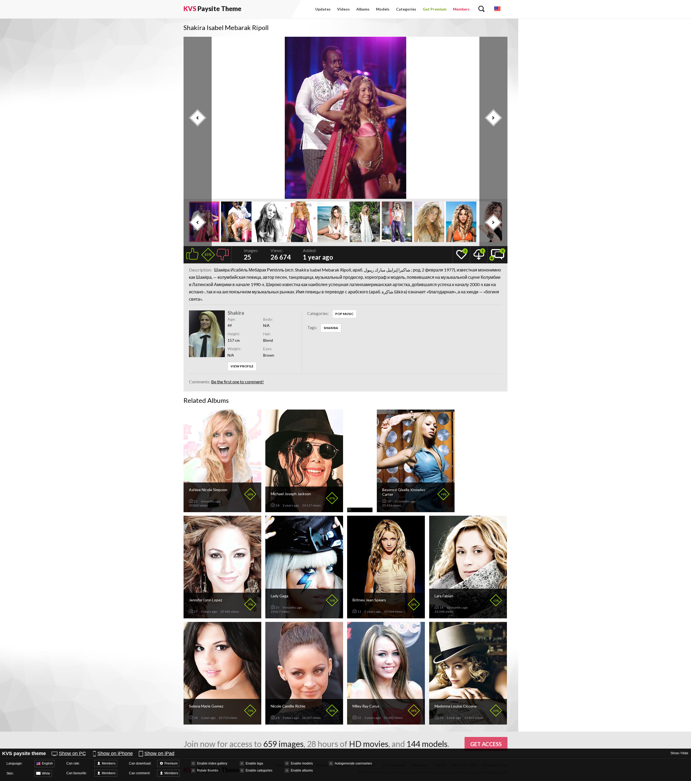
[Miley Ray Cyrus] (386, 722)
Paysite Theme (212, 8)
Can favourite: (76, 773)
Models (382, 9)
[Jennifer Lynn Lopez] (222, 616)
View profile (242, 366)
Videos (343, 9)
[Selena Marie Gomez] (222, 722)
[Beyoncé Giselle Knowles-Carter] (416, 510)
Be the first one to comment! (237, 381)
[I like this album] (193, 253)
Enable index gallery (212, 763)
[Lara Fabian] (468, 616)
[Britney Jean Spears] (386, 616)
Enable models (302, 763)
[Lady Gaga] (304, 616)
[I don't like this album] (222, 253)
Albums (363, 9)
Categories (406, 9)
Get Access (486, 744)
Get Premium (434, 9)
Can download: (140, 763)
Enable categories (259, 770)
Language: (14, 763)
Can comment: (139, 773)
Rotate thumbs (207, 770)
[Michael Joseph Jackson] (304, 510)
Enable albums (302, 770)
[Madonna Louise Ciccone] (468, 722)
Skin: (10, 773)
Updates (323, 9)
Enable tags (254, 763)
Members (461, 9)
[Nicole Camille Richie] (304, 722)
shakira (331, 328)
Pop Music (344, 314)
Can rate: (73, 763)
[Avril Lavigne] (359, 510)
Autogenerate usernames (353, 763)
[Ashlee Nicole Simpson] (222, 510)
